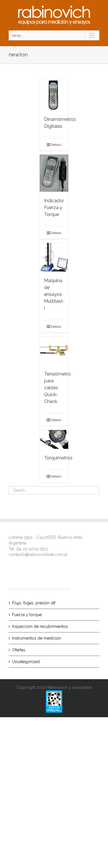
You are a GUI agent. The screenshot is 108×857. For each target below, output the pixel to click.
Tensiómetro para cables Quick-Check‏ (57, 387)
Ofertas (18, 650)
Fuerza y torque (27, 614)
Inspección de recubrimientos (40, 626)
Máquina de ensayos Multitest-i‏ (54, 294)
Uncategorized (26, 661)
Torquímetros (58, 458)
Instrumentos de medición (36, 638)
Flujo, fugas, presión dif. (34, 603)
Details (56, 145)
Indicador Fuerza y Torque (54, 207)
